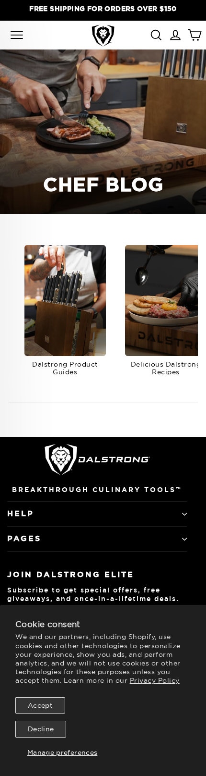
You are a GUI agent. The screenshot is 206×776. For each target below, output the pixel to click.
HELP (20, 513)
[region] (103, 8)
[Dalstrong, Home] (103, 35)
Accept (40, 705)
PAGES (24, 538)
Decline (41, 729)
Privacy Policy (155, 680)
